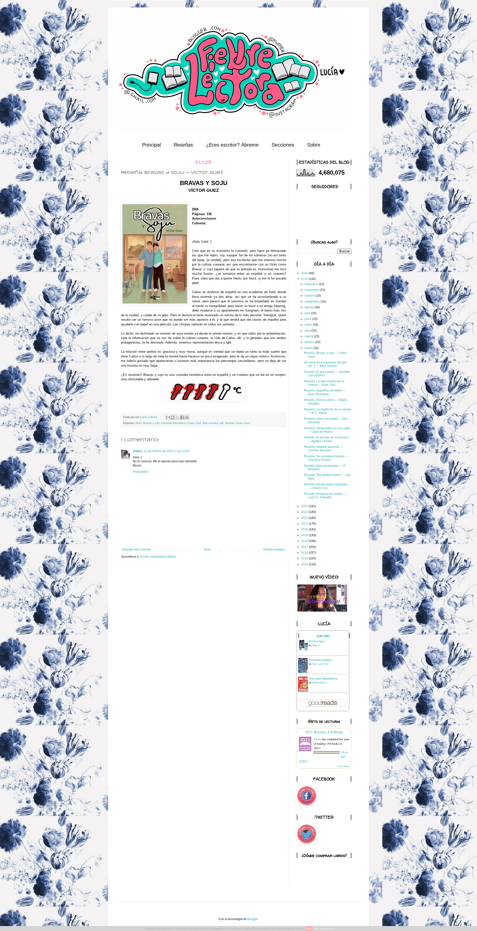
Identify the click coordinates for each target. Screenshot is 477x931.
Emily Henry (319, 682)
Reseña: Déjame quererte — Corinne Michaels (323, 448)
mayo (309, 324)
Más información (324, 928)
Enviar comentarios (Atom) (158, 556)
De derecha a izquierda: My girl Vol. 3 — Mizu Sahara (325, 364)
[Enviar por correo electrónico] (167, 417)
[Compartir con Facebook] (182, 417)
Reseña (229, 423)
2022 (305, 518)
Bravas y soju (151, 423)
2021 (305, 523)
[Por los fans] (304, 651)
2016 (305, 552)
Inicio (207, 549)
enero (309, 348)
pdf (221, 423)
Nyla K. (316, 645)
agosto (310, 307)
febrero (310, 342)
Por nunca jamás (320, 660)
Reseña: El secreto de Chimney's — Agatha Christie (326, 439)
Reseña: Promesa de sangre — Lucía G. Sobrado (325, 495)
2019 (305, 535)
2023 (305, 512)
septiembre (312, 301)
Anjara (137, 451)
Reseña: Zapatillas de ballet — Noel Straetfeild (325, 392)
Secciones (283, 145)
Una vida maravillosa (323, 678)
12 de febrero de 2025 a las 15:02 (167, 451)
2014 (305, 564)
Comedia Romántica (173, 423)
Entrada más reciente (136, 549)
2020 (305, 529)
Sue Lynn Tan (320, 663)
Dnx (198, 423)
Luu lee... (324, 635)
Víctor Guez (243, 423)
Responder (140, 471)
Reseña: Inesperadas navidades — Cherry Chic (326, 486)
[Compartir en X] (177, 417)
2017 (305, 547)
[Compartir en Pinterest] (186, 417)
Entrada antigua (274, 549)
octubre (310, 295)
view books (343, 766)
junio (308, 319)
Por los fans (317, 641)
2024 (305, 506)
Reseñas (183, 145)
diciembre (312, 284)
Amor (138, 423)
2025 (305, 279)
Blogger (252, 919)
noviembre (312, 290)
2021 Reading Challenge (324, 731)
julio (308, 313)
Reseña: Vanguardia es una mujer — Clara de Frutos (327, 430)
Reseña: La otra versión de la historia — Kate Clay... (324, 383)
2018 (305, 541)
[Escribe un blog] (172, 417)
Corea (191, 423)
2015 (305, 558)
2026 (305, 273)
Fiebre (317, 739)
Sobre (313, 145)
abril (308, 330)
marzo (309, 336)
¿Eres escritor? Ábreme (232, 145)
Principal (151, 145)
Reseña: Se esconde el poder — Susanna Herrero (326, 458)
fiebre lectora (210, 423)
